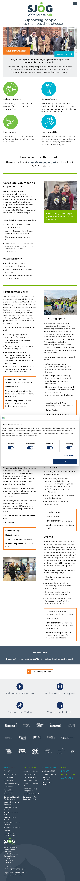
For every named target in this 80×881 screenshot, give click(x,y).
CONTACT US (67, 778)
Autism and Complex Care (31, 785)
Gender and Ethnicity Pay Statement (12, 798)
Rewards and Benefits (47, 783)
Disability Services (29, 777)
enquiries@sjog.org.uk (42, 162)
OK (65, 462)
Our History (8, 787)
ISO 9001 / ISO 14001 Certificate (12, 823)
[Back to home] (40, 9)
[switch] (30, 448)
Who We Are (8, 771)
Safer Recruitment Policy (11, 813)
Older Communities (30, 781)
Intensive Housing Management (30, 790)
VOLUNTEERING (68, 775)
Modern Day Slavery (30, 771)
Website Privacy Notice (10, 818)
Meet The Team (10, 774)
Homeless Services (30, 774)
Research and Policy (11, 784)
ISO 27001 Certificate (12, 828)
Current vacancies (49, 774)
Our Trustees (9, 777)
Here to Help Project (31, 794)
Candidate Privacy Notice (10, 808)
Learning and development (47, 778)
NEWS (64, 768)
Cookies (7, 831)
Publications (8, 781)
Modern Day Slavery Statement (11, 803)
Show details (69, 455)
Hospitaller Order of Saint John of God (11, 835)
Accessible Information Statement (8, 792)
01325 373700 (12, 867)
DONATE (65, 771)
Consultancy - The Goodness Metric (30, 798)
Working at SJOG (48, 771)
